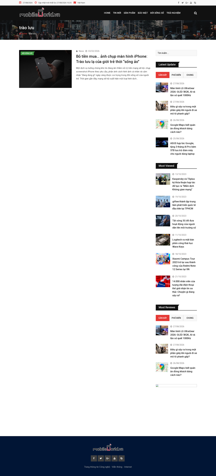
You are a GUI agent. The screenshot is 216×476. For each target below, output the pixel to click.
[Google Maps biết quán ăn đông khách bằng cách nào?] (162, 124)
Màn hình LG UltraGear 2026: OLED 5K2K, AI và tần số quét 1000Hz (182, 92)
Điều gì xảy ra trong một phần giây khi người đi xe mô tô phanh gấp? (183, 110)
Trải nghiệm (173, 13)
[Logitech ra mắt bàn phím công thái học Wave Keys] (163, 239)
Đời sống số (157, 13)
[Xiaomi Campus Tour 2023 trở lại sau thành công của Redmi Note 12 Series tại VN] (163, 258)
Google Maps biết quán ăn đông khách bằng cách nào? (182, 128)
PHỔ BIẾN (176, 75)
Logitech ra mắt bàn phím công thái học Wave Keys (183, 243)
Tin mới (117, 13)
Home (107, 13)
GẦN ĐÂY (162, 75)
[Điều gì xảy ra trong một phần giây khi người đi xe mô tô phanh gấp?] (162, 106)
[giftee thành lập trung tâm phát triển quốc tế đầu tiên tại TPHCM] (163, 201)
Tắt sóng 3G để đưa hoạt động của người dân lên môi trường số (184, 224)
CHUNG (190, 75)
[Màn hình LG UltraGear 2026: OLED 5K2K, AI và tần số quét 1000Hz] (162, 87)
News (81, 51)
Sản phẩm (129, 13)
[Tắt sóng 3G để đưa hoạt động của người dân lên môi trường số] (163, 220)
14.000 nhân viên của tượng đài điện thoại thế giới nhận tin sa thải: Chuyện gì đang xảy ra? (183, 288)
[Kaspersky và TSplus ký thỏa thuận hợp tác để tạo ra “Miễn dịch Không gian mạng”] (163, 179)
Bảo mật (143, 13)
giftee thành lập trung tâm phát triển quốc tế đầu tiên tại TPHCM (184, 205)
